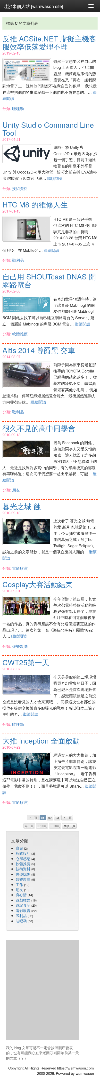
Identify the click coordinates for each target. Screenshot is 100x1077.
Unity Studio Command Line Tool (48, 128)
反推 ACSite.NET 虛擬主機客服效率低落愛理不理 (49, 42)
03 (57, 818)
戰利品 (18, 260)
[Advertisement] (50, 990)
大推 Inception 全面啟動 (41, 740)
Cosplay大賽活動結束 (37, 584)
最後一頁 (69, 826)
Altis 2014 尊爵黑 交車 (38, 350)
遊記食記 (23, 905)
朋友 (16, 490)
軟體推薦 (20, 334)
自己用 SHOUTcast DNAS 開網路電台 (49, 280)
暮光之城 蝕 (21, 506)
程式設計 (23, 853)
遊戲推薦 (23, 900)
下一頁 (67, 818)
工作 (19, 884)
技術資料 (20, 188)
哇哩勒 (18, 108)
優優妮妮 (23, 874)
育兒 (19, 848)
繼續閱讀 (55, 178)
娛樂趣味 (20, 646)
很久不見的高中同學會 (38, 428)
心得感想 (23, 858)
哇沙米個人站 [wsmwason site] (33, 6)
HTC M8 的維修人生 (35, 204)
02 (50, 818)
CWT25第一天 (25, 662)
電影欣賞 (20, 568)
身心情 (21, 894)
